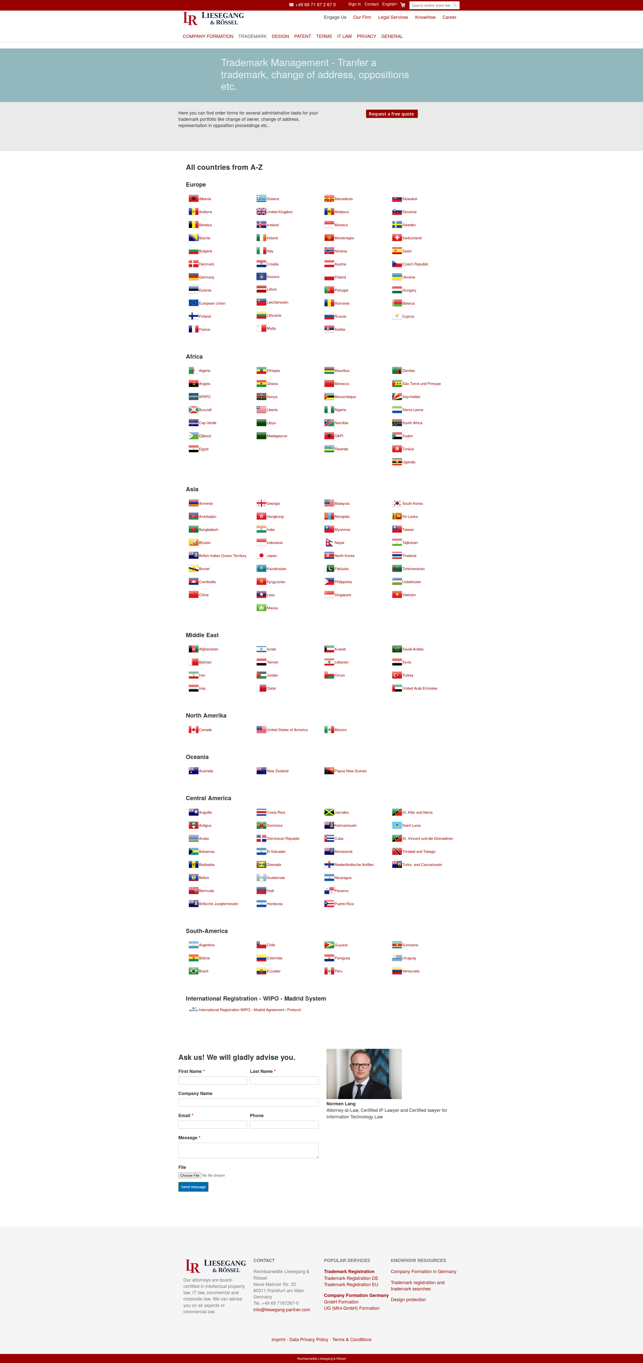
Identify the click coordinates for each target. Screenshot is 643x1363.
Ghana (272, 383)
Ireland (272, 238)
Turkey (408, 675)
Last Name (263, 1071)
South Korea (412, 503)
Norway (341, 251)
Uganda (408, 462)
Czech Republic (415, 264)
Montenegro (344, 238)
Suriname (410, 945)
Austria (340, 264)
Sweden (409, 225)
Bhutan (204, 542)
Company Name (195, 1093)
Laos (271, 595)
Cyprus (408, 316)
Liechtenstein (277, 302)
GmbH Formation (341, 1301)
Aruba (204, 838)
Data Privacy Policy (308, 1339)
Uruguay (409, 958)
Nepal (339, 542)
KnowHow (425, 17)
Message (189, 1137)
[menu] (321, 36)
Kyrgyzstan (276, 582)
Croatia (273, 264)
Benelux (205, 225)
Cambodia (207, 582)
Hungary (409, 290)
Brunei (204, 569)
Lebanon (342, 662)
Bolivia (204, 958)
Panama (341, 891)
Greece (273, 199)
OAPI (339, 436)
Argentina (207, 945)
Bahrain (205, 662)
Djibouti (205, 436)
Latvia (272, 289)
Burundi (205, 410)
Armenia (206, 503)
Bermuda (206, 891)
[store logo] (213, 18)
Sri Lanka (410, 516)
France (204, 329)
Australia (206, 771)
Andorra (205, 212)
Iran (202, 675)
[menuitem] (208, 36)
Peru (338, 971)
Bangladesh (208, 529)
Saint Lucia (411, 825)
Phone (257, 1115)
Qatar (271, 688)
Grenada (274, 864)
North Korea (344, 556)
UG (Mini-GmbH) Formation (352, 1307)
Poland (340, 277)
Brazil (203, 971)
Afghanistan (208, 649)
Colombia (274, 958)
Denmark (206, 264)
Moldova (342, 212)
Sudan (407, 436)
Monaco (341, 225)
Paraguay (342, 958)
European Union (212, 303)
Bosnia (204, 238)
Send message (193, 1186)
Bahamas (207, 851)
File (182, 1167)
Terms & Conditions (351, 1339)
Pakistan (342, 569)
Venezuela (410, 971)
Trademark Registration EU (351, 1284)
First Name (191, 1071)
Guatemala (276, 878)
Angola (204, 383)
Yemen (272, 662)
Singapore (343, 595)
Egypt (203, 449)
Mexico (341, 730)
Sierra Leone (412, 410)
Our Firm (362, 17)
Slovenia (409, 212)
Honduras (275, 904)
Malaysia (342, 503)
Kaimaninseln (346, 825)
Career (449, 17)
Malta (271, 328)
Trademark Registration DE (351, 1278)
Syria (406, 662)
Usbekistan (411, 582)
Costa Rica (276, 812)
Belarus (408, 303)
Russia (340, 316)
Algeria (204, 370)
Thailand (409, 556)
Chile (271, 945)
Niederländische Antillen (354, 864)
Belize (204, 878)
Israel (271, 649)
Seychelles (411, 397)
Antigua (205, 825)
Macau (272, 608)
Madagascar (277, 436)
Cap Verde (207, 423)
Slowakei (409, 199)
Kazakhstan (276, 569)
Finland (205, 316)
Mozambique (345, 397)
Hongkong (275, 516)
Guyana (341, 945)
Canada (205, 730)
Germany (207, 277)
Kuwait (340, 649)
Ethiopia (273, 370)
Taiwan (408, 529)
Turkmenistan (413, 569)
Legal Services (393, 17)
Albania (205, 199)
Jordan (272, 675)
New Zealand (277, 771)
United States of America (287, 730)
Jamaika (342, 812)
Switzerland (411, 238)
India (271, 529)
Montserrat (343, 851)
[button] (390, 4)
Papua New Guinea (350, 771)
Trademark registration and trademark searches (418, 1285)
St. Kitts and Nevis (417, 812)
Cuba (339, 838)
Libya (271, 423)
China (203, 595)
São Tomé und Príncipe (421, 383)
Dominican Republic (283, 838)
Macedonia (344, 199)
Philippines (343, 582)
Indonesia (275, 542)
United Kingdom (280, 212)
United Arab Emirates (420, 688)
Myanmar (342, 529)
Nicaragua (343, 878)
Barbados (207, 864)
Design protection (408, 1299)
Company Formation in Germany (423, 1271)
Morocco (342, 383)
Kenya (272, 397)
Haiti (270, 891)
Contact (372, 4)
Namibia (341, 423)
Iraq (202, 688)
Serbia (340, 329)
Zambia (408, 370)
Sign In (354, 4)
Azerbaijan (207, 516)
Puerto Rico (344, 904)
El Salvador (276, 851)
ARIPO (205, 397)
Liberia (272, 410)
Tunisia (408, 449)
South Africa (412, 423)
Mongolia (342, 516)
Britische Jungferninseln (218, 904)
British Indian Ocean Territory (223, 556)
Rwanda (341, 449)
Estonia (205, 290)
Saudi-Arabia (412, 649)
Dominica (274, 825)
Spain (407, 251)
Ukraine (408, 277)
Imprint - (280, 1339)
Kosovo (273, 277)
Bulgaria (205, 251)
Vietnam (409, 595)
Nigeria (340, 410)
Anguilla (205, 812)
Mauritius (342, 370)
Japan (272, 556)
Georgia (273, 503)
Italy (270, 251)
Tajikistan (410, 542)
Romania (342, 303)
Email (185, 1115)
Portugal (341, 290)
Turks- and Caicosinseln (422, 864)
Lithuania (274, 315)
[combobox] (434, 5)
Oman (340, 675)
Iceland (273, 225)
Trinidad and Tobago (418, 851)
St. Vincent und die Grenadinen (427, 838)
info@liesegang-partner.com (281, 1309)
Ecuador (274, 971)
